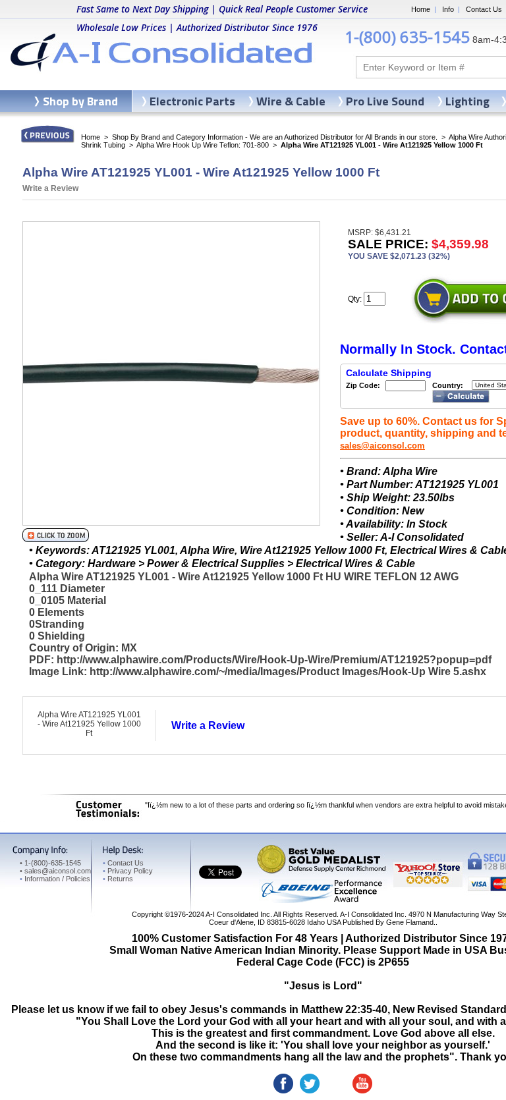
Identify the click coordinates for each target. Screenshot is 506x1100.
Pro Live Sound (385, 101)
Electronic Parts (192, 101)
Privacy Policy (128, 871)
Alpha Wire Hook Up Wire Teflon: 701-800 (202, 145)
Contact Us (484, 9)
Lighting (467, 101)
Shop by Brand (80, 101)
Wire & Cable (290, 101)
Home (420, 9)
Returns (118, 879)
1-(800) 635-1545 (407, 36)
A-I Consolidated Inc (238, 914)
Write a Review (50, 188)
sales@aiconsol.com (382, 446)
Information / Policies (55, 879)
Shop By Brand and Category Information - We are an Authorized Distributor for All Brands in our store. (274, 137)
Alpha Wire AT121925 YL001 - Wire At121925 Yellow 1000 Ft (89, 724)
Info (448, 9)
